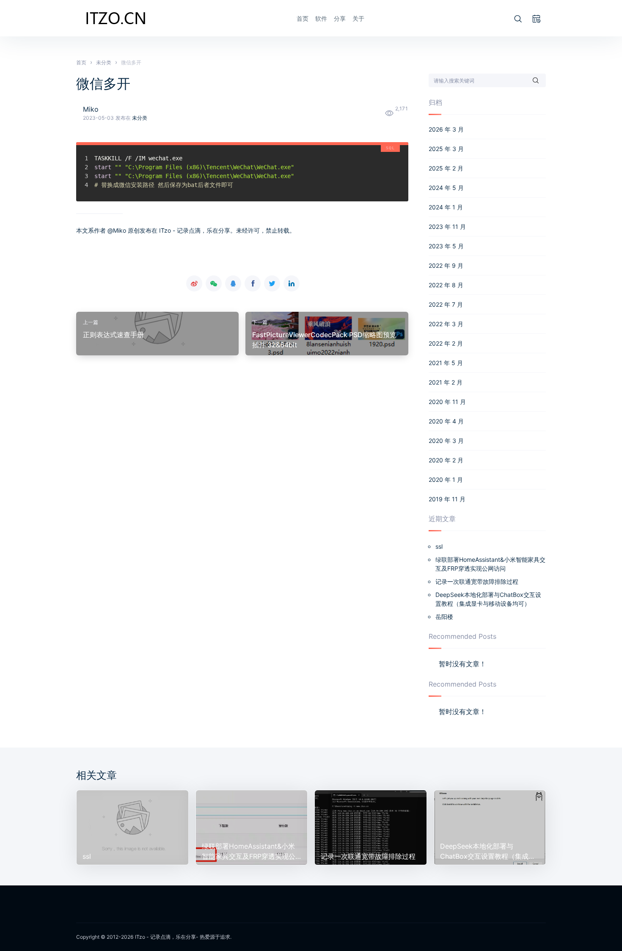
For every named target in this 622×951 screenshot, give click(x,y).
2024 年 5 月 (446, 187)
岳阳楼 (444, 616)
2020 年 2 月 (446, 460)
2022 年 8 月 (446, 285)
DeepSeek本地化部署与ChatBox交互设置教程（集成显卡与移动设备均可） (488, 599)
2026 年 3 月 (446, 129)
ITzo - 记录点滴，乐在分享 (165, 937)
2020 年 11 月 (447, 401)
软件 (321, 18)
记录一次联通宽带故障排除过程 (476, 581)
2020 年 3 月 (446, 440)
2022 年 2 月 (446, 343)
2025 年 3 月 (446, 148)
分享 (340, 18)
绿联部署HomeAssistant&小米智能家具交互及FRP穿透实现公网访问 (490, 564)
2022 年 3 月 (446, 323)
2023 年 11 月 (447, 226)
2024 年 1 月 (446, 207)
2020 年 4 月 (446, 421)
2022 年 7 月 (446, 304)
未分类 (139, 118)
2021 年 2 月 (445, 382)
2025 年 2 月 (446, 168)
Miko (91, 109)
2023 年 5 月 (446, 246)
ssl (439, 546)
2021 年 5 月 (446, 362)
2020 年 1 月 (446, 479)
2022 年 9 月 (446, 265)
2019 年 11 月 (447, 499)
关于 (358, 18)
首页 (302, 18)
